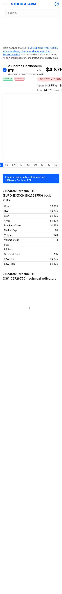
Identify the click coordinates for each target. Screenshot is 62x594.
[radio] (6, 165)
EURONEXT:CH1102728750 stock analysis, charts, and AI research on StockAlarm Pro (30, 51)
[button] (5, 4)
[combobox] (32, 12)
